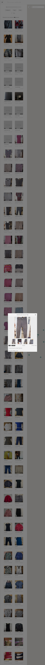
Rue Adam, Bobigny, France (13, 350)
